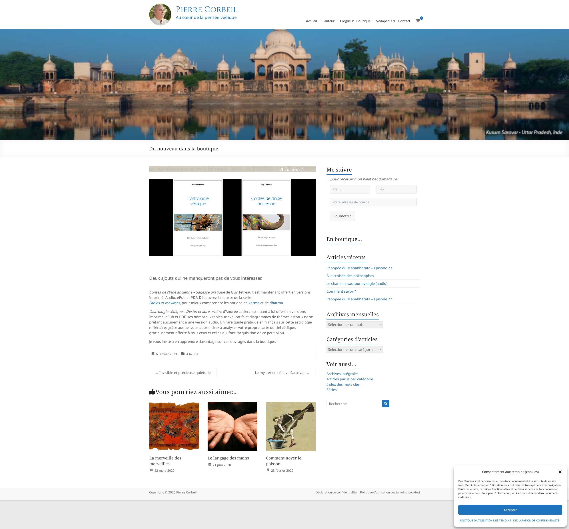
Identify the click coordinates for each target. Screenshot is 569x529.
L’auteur (329, 21)
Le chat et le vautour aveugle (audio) (357, 283)
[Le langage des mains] (232, 404)
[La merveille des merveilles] (174, 404)
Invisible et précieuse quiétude (183, 372)
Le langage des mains (228, 458)
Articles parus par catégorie (350, 379)
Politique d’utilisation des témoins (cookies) (390, 492)
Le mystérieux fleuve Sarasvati (282, 372)
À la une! (192, 354)
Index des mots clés (343, 384)
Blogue (345, 21)
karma (253, 302)
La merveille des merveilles (165, 460)
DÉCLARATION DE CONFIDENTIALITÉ (536, 520)
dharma (276, 302)
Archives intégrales (343, 373)
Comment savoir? (341, 291)
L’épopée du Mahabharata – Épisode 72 (359, 299)
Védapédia (384, 21)
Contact (404, 21)
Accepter (510, 510)
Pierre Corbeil (206, 9)
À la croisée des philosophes (350, 275)
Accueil (311, 21)
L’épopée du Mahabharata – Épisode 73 (359, 267)
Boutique (363, 21)
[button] (560, 472)
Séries (332, 389)
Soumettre (342, 216)
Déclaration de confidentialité (336, 492)
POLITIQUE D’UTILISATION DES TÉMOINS (485, 520)
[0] (418, 21)
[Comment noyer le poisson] (291, 404)
